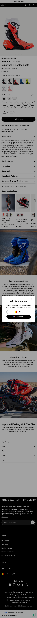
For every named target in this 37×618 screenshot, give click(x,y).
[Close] (32, 299)
